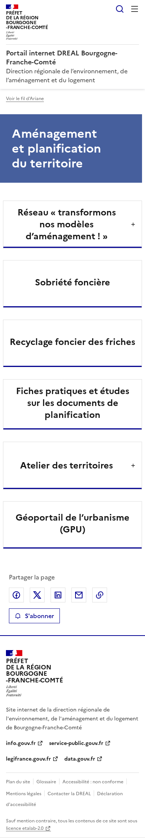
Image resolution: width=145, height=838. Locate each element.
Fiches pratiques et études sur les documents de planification (72, 403)
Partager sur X (37, 595)
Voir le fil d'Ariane (25, 98)
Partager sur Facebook (16, 595)
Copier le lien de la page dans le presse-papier (99, 595)
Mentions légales (23, 793)
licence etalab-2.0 (25, 828)
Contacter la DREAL (69, 793)
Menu (134, 8)
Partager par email (78, 595)
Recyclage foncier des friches (72, 342)
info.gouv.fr (21, 743)
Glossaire (46, 781)
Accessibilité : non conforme (92, 781)
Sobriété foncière (72, 282)
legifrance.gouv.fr (28, 759)
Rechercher (119, 8)
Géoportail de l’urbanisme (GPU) (72, 523)
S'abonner (39, 615)
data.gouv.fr (79, 759)
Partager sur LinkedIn (58, 595)
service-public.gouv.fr (76, 743)
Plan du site (18, 781)
